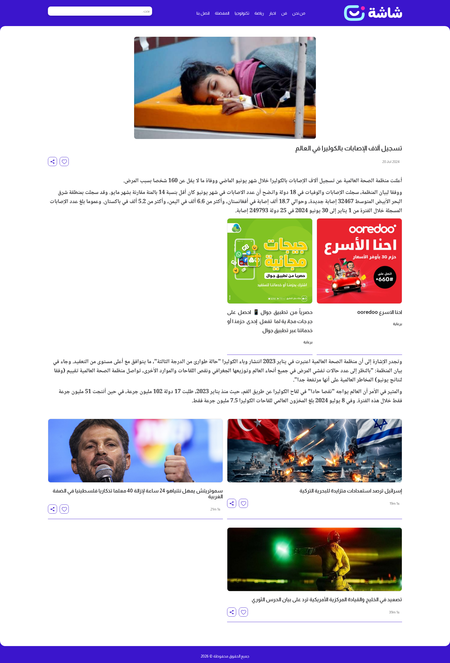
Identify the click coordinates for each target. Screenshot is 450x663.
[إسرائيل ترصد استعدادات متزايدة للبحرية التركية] (314, 451)
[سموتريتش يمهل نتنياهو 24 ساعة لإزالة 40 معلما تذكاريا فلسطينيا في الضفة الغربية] (135, 451)
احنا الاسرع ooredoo (379, 312)
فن (284, 13)
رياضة (259, 13)
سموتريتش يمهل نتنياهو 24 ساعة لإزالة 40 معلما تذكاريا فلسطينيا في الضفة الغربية (138, 493)
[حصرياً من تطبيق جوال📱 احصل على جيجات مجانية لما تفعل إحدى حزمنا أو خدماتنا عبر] (269, 261)
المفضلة (222, 13)
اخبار (272, 13)
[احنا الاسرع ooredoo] (359, 261)
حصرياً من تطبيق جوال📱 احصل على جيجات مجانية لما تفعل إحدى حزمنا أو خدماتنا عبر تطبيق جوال (269, 321)
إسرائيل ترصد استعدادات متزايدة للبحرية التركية (350, 491)
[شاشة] (373, 13)
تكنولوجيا (242, 13)
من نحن (298, 13)
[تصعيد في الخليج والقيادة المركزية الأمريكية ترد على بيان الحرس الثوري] (314, 559)
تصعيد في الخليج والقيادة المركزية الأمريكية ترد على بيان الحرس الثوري (327, 599)
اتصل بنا (203, 13)
